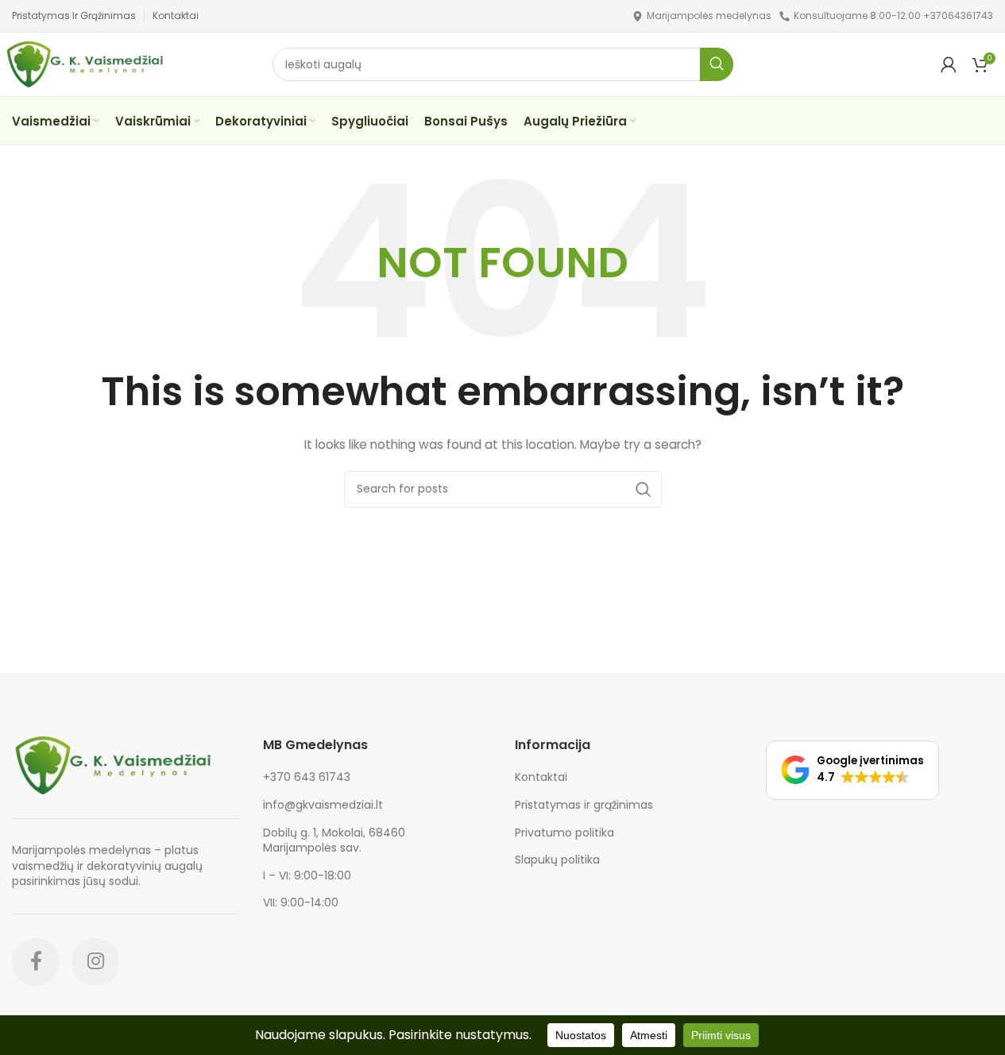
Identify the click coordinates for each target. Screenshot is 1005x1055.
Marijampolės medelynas (709, 15)
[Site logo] (637, 15)
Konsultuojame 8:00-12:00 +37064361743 (893, 15)
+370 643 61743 (306, 777)
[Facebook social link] (36, 962)
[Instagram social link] (95, 962)
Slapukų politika (557, 860)
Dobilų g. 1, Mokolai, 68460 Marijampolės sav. (334, 840)
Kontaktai (541, 777)
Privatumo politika (564, 833)
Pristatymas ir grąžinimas (584, 805)
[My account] (948, 64)
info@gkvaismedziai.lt (323, 805)
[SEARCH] (716, 64)
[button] (852, 770)
